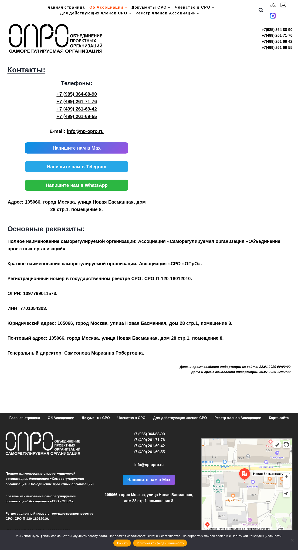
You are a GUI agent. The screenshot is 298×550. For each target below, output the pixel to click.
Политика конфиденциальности (160, 543)
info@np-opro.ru (85, 131)
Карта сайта (279, 418)
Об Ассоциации (61, 418)
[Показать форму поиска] (261, 10)
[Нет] (292, 540)
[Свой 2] (273, 15)
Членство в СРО (131, 418)
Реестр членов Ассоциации (237, 418)
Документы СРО (96, 418)
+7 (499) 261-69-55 (77, 116)
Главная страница (65, 7)
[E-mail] (283, 5)
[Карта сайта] (273, 5)
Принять (122, 543)
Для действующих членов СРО (180, 418)
